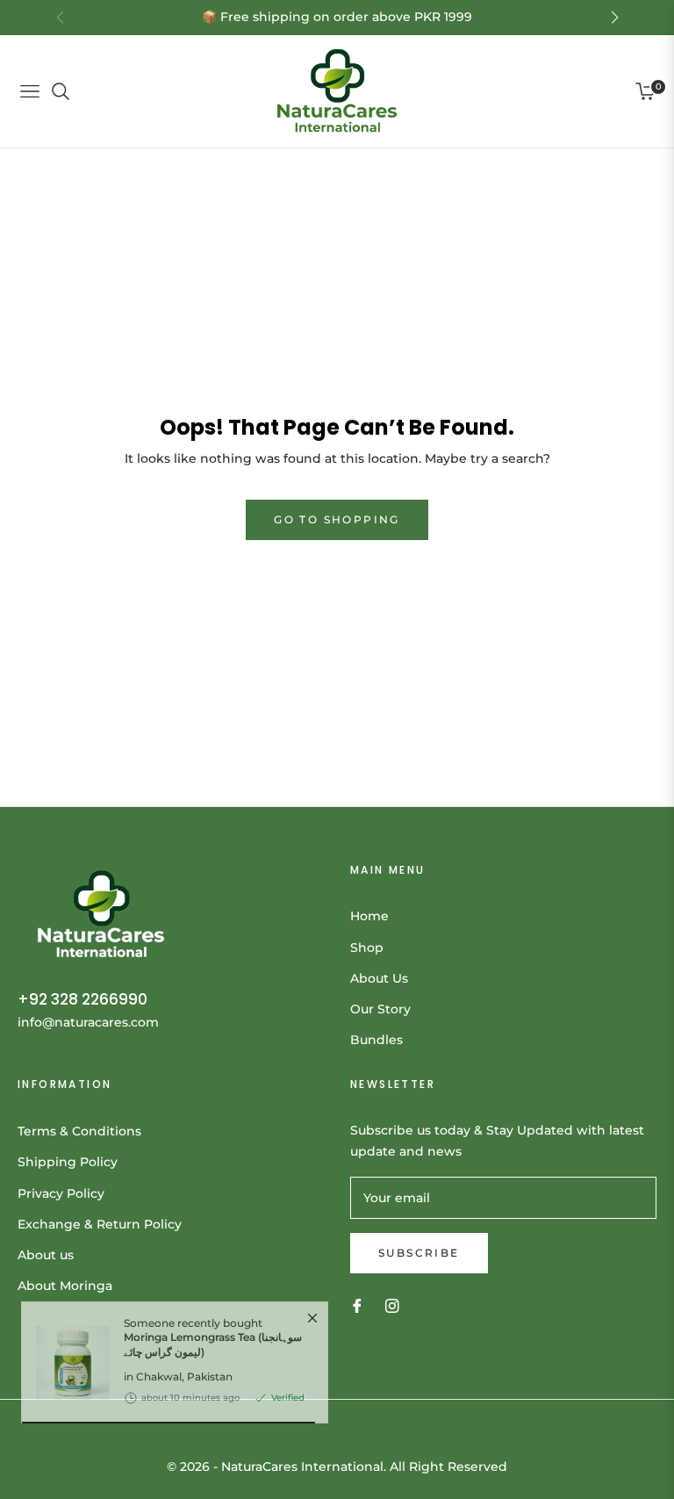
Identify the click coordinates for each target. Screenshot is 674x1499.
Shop (367, 947)
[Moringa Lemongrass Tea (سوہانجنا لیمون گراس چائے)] (66, 1403)
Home (369, 916)
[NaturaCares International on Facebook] (357, 1305)
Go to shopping (337, 519)
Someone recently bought (213, 1378)
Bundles (376, 1040)
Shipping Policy (68, 1162)
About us (46, 1255)
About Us (379, 978)
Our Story (380, 1009)
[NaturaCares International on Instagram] (392, 1305)
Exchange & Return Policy (100, 1224)
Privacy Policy (61, 1193)
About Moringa (65, 1286)
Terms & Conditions (79, 1131)
